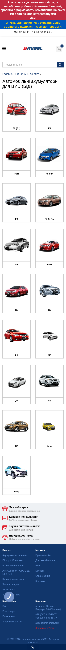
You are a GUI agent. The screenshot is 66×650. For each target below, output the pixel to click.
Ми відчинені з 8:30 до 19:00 (32, 32)
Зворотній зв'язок (44, 628)
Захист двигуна (10, 584)
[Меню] (4, 48)
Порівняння (8, 616)
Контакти (40, 581)
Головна (7, 74)
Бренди (39, 570)
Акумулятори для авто (14, 555)
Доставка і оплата (45, 560)
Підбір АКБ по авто (27, 74)
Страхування (42, 575)
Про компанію (42, 555)
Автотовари (8, 589)
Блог (38, 565)
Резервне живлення (13, 565)
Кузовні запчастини (13, 579)
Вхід (4, 606)
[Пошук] (60, 64)
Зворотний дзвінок (12, 621)
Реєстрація (8, 611)
